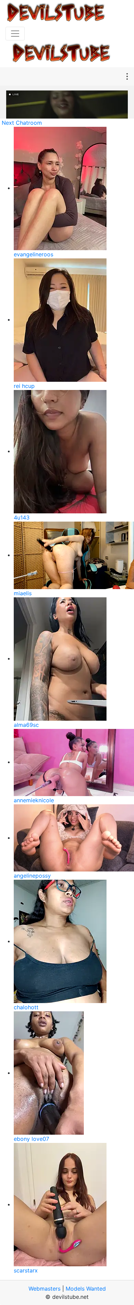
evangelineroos (33, 254)
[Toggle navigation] (15, 33)
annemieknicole (34, 800)
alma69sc (26, 724)
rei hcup (24, 385)
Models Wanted (86, 1288)
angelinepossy (32, 875)
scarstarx (26, 1270)
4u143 (22, 517)
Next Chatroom (22, 122)
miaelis (23, 593)
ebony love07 (31, 1138)
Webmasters (44, 1288)
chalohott (26, 1007)
